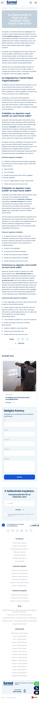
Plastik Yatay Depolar (19, 546)
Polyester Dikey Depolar (19, 573)
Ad (5, 420)
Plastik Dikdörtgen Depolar (19, 549)
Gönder (19, 477)
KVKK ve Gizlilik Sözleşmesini (16, 514)
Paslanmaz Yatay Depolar (19, 598)
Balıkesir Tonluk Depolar (19, 660)
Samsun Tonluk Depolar (19, 663)
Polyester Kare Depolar (19, 579)
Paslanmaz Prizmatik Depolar (19, 601)
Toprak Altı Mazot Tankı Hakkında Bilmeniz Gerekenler (19, 621)
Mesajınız (7, 459)
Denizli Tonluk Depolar (19, 673)
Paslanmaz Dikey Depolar (19, 595)
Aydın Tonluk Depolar (19, 669)
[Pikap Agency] (34, 697)
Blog (19, 606)
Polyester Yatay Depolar (19, 570)
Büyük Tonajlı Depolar (20, 585)
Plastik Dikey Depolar (19, 543)
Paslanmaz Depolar (19, 590)
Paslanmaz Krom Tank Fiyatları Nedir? (19, 615)
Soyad (6, 430)
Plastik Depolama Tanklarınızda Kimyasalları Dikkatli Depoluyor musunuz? (19, 611)
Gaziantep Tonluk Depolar (19, 633)
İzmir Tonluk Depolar (19, 639)
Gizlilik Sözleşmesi (11, 697)
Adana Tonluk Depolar (19, 657)
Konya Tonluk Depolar (19, 645)
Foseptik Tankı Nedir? (19, 624)
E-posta (6, 439)
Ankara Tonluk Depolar (19, 642)
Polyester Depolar (19, 566)
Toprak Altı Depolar (19, 555)
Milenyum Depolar (19, 552)
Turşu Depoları (19, 561)
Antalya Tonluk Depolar (19, 654)
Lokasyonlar (19, 629)
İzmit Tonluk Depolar (19, 636)
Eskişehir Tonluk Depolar (19, 676)
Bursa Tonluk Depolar (19, 666)
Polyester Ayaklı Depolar (20, 576)
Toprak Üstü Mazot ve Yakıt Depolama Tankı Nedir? (19, 618)
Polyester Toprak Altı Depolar (19, 582)
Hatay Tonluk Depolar (19, 651)
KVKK (3, 697)
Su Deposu (19, 539)
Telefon (6, 449)
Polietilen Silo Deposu (19, 558)
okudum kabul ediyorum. (21, 515)
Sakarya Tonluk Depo (19, 648)
